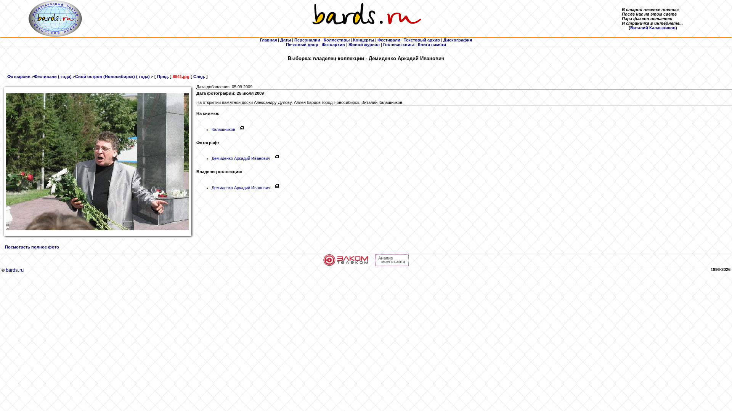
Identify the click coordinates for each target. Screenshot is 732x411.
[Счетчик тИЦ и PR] (392, 264)
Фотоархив (18, 76)
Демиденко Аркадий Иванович (241, 158)
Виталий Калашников (653, 27)
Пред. (163, 76)
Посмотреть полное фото (32, 247)
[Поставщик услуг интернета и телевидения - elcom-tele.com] (346, 264)
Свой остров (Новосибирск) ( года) (112, 76)
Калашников (223, 129)
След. (199, 76)
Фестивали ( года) (53, 76)
